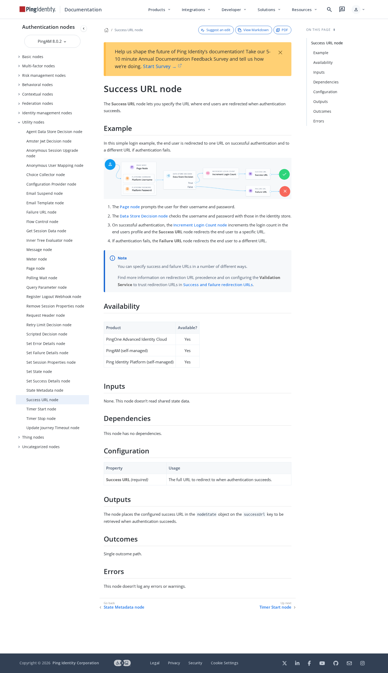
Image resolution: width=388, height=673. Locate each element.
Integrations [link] (196, 9)
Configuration (325, 91)
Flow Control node (42, 221)
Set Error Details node (45, 343)
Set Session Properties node (51, 362)
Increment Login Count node (200, 225)
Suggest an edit (218, 29)
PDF (285, 29)
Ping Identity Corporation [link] (76, 662)
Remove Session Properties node (55, 306)
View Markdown (256, 29)
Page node (35, 268)
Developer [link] (234, 9)
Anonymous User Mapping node (54, 165)
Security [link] (195, 662)
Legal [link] (154, 662)
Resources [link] (305, 9)
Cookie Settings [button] (224, 662)
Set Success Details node (48, 380)
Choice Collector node (45, 174)
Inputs (319, 72)
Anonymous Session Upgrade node (52, 153)
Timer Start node (41, 408)
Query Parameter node (46, 287)
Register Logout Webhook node (53, 296)
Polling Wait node (41, 277)
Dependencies (326, 81)
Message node (39, 249)
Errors (318, 121)
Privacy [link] (174, 662)
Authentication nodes (48, 26)
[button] (358, 9)
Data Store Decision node (144, 216)
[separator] (89, 336)
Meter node (36, 259)
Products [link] (159, 9)
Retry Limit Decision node (49, 324)
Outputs (320, 101)
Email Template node (45, 202)
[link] (38, 9)
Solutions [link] (269, 9)
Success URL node (42, 399)
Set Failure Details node (47, 352)
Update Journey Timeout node (52, 427)
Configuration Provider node (51, 184)
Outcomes (322, 111)
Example (320, 52)
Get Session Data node (46, 230)
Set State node (39, 371)
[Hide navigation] (84, 28)
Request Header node (45, 315)
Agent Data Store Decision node (54, 131)
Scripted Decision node (46, 333)
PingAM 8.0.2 (50, 41)
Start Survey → (160, 66)
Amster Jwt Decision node (49, 141)
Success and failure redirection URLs (218, 284)
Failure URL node (41, 212)
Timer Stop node (41, 418)
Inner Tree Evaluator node (49, 240)
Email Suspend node (44, 193)
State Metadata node (44, 390)
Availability (323, 62)
